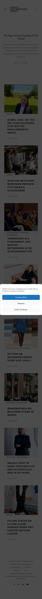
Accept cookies (21, 297)
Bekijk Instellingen (21, 310)
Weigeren (21, 303)
